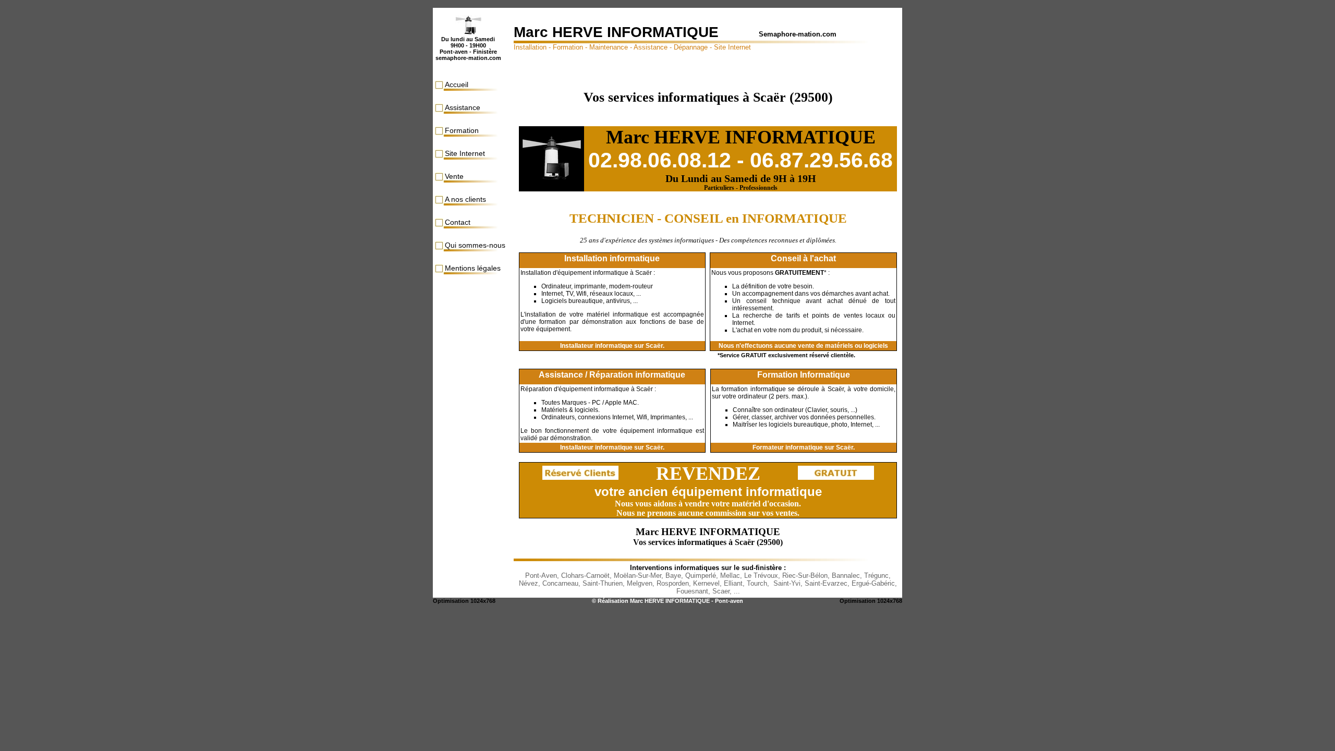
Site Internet (465, 153)
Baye (673, 575)
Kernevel (706, 583)
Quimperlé (700, 575)
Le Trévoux (761, 575)
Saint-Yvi (786, 583)
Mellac (730, 575)
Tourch (757, 583)
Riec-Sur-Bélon (805, 575)
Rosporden (673, 583)
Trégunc (876, 575)
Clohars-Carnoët (585, 575)
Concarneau (560, 583)
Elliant (733, 583)
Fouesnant (692, 591)
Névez (528, 583)
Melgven (639, 583)
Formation (462, 130)
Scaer (721, 591)
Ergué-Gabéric (873, 583)
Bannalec (846, 575)
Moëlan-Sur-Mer (637, 575)
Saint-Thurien (602, 583)
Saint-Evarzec (826, 583)
